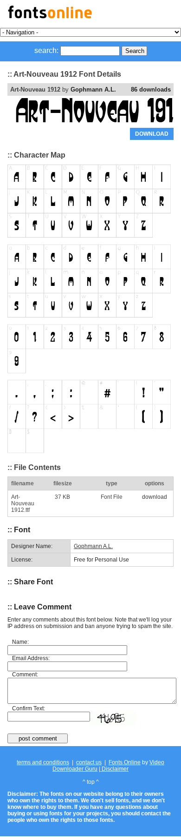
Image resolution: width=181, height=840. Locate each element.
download (154, 497)
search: (46, 50)
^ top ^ (91, 782)
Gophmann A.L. (93, 89)
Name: (20, 642)
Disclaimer (114, 769)
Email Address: (31, 658)
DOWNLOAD (151, 134)
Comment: (25, 674)
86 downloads (151, 89)
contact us (89, 762)
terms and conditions (43, 762)
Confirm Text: (28, 708)
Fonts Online (125, 762)
